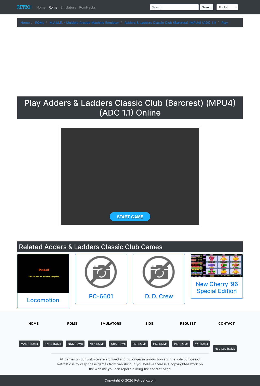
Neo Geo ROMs (225, 348)
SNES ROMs (53, 343)
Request (188, 323)
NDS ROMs (75, 343)
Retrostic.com (145, 380)
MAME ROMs (29, 343)
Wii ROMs (201, 343)
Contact (226, 323)
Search (206, 7)
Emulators (68, 7)
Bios (149, 323)
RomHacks (87, 7)
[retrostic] (24, 7)
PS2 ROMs (160, 343)
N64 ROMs (97, 343)
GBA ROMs (118, 343)
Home (41, 7)
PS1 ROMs (139, 343)
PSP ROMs (181, 343)
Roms (53, 7)
